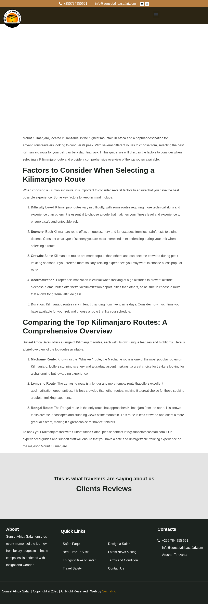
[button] (156, 14)
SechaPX (109, 591)
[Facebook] (142, 4)
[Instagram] (147, 4)
